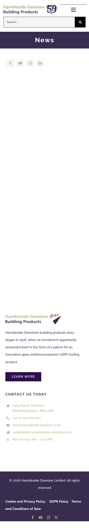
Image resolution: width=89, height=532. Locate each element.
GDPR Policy (58, 501)
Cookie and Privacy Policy (25, 501)
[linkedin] (40, 63)
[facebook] (10, 63)
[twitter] (56, 517)
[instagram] (30, 63)
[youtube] (20, 63)
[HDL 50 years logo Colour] (30, 6)
